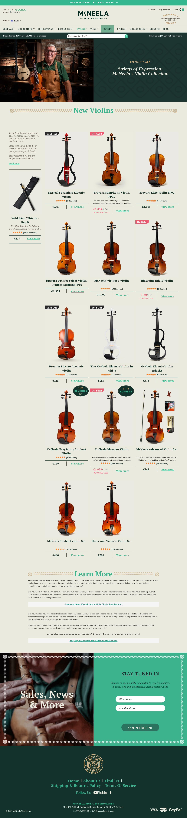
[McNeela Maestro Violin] (111, 417)
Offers (121, 29)
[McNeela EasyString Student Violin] (66, 417)
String (81, 29)
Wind (93, 29)
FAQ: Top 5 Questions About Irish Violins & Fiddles (93, 640)
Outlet (107, 29)
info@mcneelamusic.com (103, 811)
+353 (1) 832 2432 (82, 811)
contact (152, 9)
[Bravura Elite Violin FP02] (157, 160)
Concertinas (46, 29)
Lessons (155, 29)
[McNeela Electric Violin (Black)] (157, 334)
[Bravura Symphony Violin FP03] (111, 160)
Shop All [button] (8, 29)
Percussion (65, 29)
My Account (164, 10)
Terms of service (120, 785)
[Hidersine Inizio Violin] (157, 248)
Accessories (138, 29)
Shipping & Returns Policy (76, 785)
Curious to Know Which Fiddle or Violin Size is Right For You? (93, 604)
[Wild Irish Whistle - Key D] (25, 193)
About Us (91, 780)
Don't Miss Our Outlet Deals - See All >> (93, 3)
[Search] (126, 36)
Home (73, 780)
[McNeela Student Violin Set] (66, 508)
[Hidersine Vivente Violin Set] (111, 508)
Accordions (25, 29)
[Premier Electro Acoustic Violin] (66, 334)
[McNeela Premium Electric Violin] (66, 160)
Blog (166, 29)
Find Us (112, 780)
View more (33, 238)
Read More (14, 163)
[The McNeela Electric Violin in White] (111, 334)
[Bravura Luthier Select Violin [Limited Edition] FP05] (66, 248)
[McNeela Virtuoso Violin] (111, 248)
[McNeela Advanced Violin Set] (157, 417)
